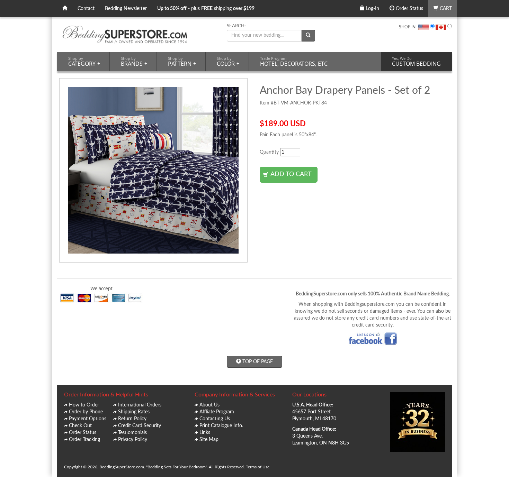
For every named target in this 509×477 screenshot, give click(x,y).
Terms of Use (257, 467)
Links (204, 432)
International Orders (139, 405)
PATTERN (182, 61)
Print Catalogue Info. (221, 425)
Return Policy (132, 418)
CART (445, 8)
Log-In (372, 8)
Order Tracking (84, 439)
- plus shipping (205, 8)
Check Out (80, 425)
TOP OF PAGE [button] (257, 361)
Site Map (208, 439)
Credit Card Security (139, 425)
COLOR (228, 61)
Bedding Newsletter (126, 8)
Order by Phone (86, 412)
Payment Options (87, 418)
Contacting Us (214, 418)
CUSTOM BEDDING (416, 61)
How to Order (84, 405)
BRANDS (134, 61)
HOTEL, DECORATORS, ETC (294, 61)
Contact (86, 8)
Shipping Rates (134, 412)
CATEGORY (84, 61)
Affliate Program (216, 412)
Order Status (408, 8)
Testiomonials (132, 432)
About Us (209, 405)
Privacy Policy (132, 439)
